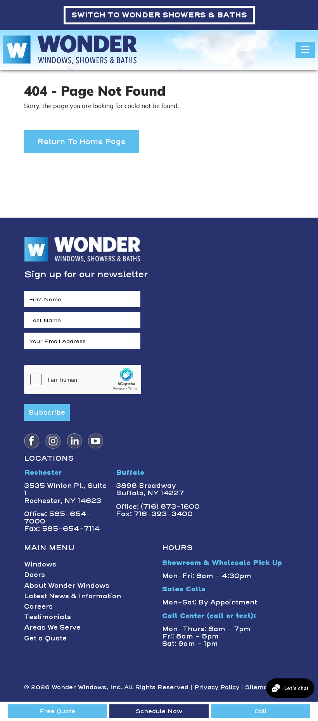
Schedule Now (159, 711)
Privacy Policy (216, 687)
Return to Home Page (82, 141)
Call (260, 711)
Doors (34, 575)
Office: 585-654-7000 (57, 517)
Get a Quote (45, 638)
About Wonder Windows (66, 585)
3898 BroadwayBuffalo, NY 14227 (150, 489)
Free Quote (57, 711)
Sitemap (258, 687)
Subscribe (47, 412)
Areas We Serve (52, 627)
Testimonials (47, 617)
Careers (38, 606)
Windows (40, 564)
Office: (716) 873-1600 (158, 506)
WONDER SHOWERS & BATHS (159, 14)
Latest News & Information (72, 596)
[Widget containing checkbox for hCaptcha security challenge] (82, 379)
